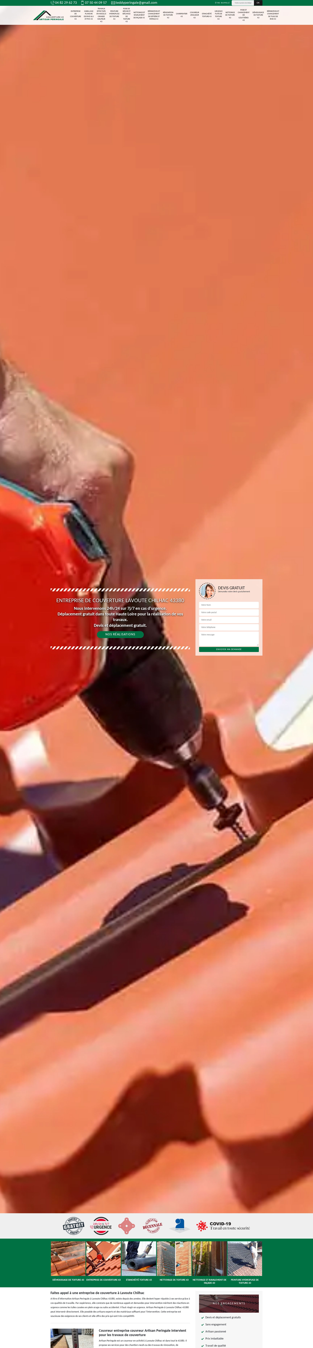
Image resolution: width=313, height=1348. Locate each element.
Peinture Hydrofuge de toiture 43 (114, 15)
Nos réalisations (120, 634)
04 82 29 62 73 (66, 3)
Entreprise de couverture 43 (75, 15)
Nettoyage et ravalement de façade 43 (139, 15)
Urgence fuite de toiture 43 (218, 15)
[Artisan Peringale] (48, 15)
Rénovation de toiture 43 (168, 15)
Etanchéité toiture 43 (207, 15)
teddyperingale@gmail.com (136, 3)
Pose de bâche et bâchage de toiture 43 (126, 15)
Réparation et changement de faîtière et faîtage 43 (154, 15)
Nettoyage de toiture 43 (230, 15)
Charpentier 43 (181, 15)
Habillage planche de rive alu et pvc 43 (89, 15)
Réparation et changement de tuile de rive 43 (273, 15)
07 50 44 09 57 (96, 3)
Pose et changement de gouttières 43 (243, 15)
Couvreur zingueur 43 (194, 15)
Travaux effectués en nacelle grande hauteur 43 (101, 15)
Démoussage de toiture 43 (258, 15)
